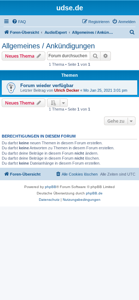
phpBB (50, 187)
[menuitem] (19, 21)
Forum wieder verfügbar (46, 85)
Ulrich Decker (66, 90)
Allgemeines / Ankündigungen (48, 46)
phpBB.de (94, 193)
